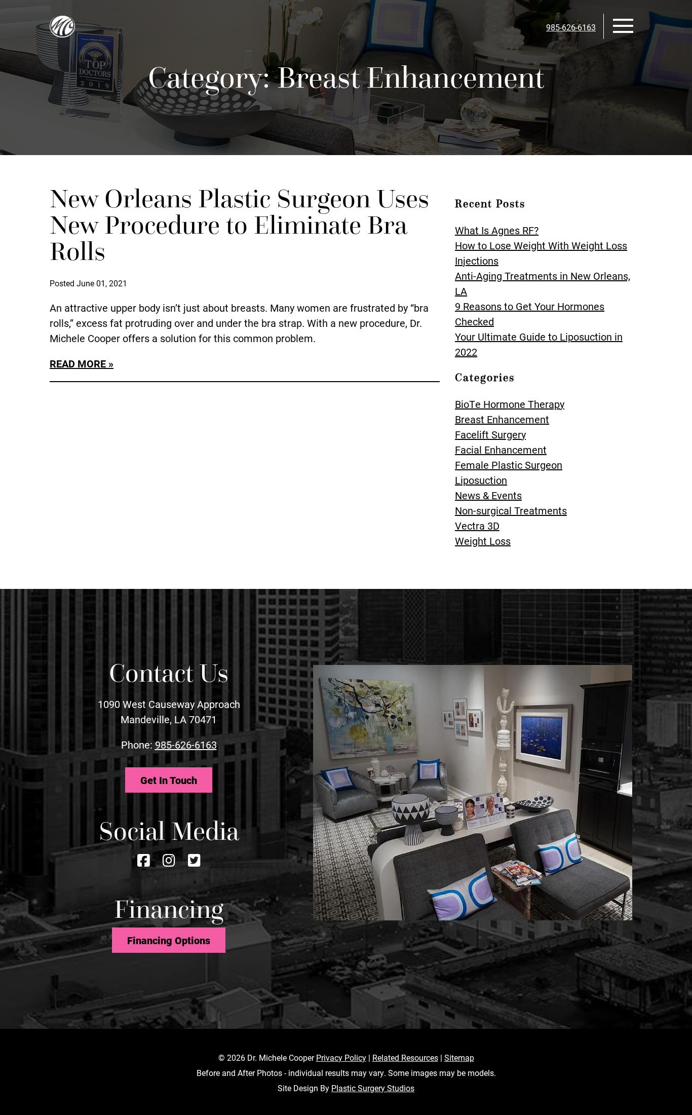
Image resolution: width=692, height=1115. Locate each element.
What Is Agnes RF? (497, 230)
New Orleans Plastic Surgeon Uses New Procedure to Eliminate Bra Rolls (239, 225)
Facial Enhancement (501, 449)
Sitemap (459, 1057)
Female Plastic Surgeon (508, 464)
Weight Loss (483, 540)
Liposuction (481, 480)
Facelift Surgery (490, 434)
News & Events (488, 495)
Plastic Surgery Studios (372, 1088)
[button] (623, 24)
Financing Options (168, 940)
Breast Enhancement (502, 419)
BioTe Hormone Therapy (509, 404)
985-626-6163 (186, 744)
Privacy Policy (341, 1057)
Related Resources (405, 1057)
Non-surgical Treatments (511, 510)
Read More (78, 363)
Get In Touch (168, 780)
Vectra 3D (477, 525)
